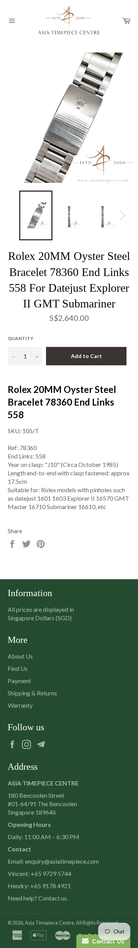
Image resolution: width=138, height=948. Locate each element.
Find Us (18, 668)
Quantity (20, 338)
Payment (19, 680)
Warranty (20, 705)
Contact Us (107, 941)
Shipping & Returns (32, 693)
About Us (20, 656)
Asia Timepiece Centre (49, 923)
